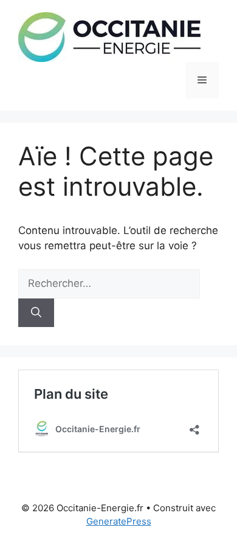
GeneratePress (118, 521)
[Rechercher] (36, 313)
